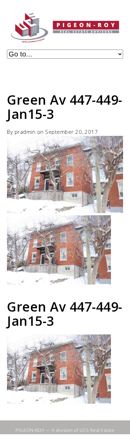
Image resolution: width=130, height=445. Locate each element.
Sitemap (45, 436)
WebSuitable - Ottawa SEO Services (86, 439)
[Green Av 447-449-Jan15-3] (65, 211)
